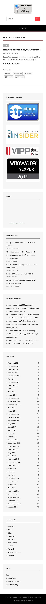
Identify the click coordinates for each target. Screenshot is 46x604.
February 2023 (13, 366)
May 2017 (11, 430)
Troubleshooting (14, 552)
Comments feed (13, 581)
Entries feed (11, 578)
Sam (4, 53)
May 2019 (11, 388)
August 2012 (12, 507)
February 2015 (13, 459)
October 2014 (13, 465)
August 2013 (12, 481)
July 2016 (11, 453)
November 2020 (14, 376)
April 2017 (11, 433)
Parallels (11, 549)
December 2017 (14, 417)
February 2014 (13, 478)
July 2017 (11, 424)
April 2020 (11, 379)
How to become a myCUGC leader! (22, 49)
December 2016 (14, 443)
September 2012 (14, 504)
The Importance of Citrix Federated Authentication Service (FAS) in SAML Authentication (20, 255)
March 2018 (12, 411)
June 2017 (12, 427)
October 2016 (13, 449)
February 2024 (13, 363)
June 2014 (12, 469)
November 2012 (14, 497)
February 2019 (13, 398)
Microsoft (12, 539)
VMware (11, 555)
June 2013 (12, 485)
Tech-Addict (22, 597)
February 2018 (13, 414)
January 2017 (13, 440)
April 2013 (11, 488)
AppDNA (11, 526)
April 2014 (11, 475)
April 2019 (11, 392)
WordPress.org (12, 584)
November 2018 (14, 401)
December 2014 (14, 462)
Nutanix (11, 546)
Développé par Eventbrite (17, 223)
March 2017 (12, 436)
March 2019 (12, 395)
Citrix (6, 45)
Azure (10, 530)
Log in (8, 575)
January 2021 (13, 372)
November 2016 (14, 446)
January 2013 (13, 494)
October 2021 (13, 369)
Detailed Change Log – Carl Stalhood (21, 340)
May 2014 (11, 472)
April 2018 (11, 408)
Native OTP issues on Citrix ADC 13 (19, 274)
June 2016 (12, 456)
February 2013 (13, 491)
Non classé (12, 542)
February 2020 (13, 382)
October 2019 (13, 385)
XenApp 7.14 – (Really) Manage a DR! (23, 318)
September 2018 (14, 404)
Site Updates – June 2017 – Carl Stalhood (22, 315)
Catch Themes (28, 601)
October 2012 (13, 501)
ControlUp (12, 536)
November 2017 (14, 420)
